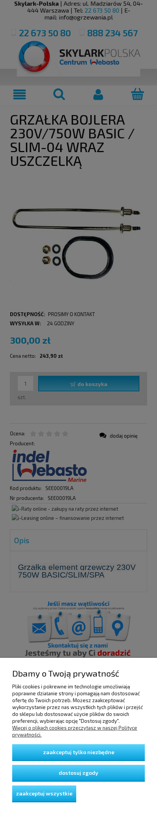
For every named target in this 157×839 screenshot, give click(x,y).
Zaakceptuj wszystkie (44, 793)
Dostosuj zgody (78, 772)
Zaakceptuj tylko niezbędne (78, 752)
